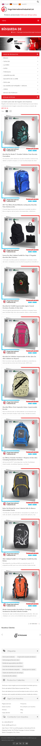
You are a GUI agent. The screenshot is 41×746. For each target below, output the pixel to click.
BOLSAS (5, 58)
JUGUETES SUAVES (9, 75)
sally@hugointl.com (10, 725)
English (7, 4)
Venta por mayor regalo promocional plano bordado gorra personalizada (20, 685)
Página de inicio (6, 703)
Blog (21, 709)
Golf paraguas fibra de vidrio (11, 660)
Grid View (6, 111)
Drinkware (6, 82)
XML (21, 712)
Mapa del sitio (6, 712)
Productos (23, 703)
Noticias (4, 709)
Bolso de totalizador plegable (11, 669)
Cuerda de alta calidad (9, 676)
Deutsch (15, 4)
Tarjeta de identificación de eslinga (13, 672)
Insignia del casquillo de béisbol (26, 657)
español (24, 4)
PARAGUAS (7, 72)
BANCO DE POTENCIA (10, 92)
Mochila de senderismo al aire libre (12, 666)
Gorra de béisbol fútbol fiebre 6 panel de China (15, 688)
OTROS (5, 89)
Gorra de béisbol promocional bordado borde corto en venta (20, 691)
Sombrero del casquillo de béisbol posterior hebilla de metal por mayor (20, 694)
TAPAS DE (6, 61)
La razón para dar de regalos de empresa (16, 102)
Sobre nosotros (6, 706)
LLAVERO (6, 65)
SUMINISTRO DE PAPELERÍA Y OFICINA (15, 85)
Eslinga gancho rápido (28, 669)
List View (10, 111)
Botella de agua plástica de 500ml (12, 663)
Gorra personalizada (8, 657)
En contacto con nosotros (27, 706)
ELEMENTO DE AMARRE (10, 79)
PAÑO (5, 68)
